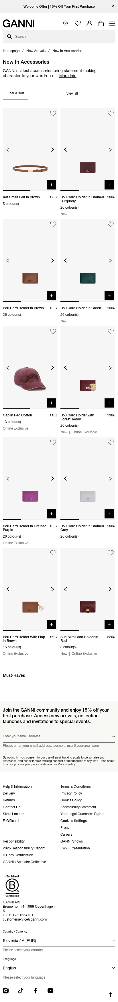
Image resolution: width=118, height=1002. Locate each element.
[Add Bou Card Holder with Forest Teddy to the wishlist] (110, 331)
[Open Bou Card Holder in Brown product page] (30, 260)
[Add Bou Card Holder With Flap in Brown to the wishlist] (53, 553)
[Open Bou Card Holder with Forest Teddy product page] (87, 367)
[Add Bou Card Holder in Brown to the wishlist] (53, 224)
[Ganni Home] (18, 23)
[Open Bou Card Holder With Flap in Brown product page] (30, 589)
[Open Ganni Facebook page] (35, 990)
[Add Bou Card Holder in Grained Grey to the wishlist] (110, 442)
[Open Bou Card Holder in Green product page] (87, 260)
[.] (59, 6)
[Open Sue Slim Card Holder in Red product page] (87, 589)
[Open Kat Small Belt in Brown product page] (30, 149)
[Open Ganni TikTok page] (20, 990)
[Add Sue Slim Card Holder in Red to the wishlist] (110, 553)
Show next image (53, 150)
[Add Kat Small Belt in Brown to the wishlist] (53, 113)
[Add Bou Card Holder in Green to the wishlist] (110, 224)
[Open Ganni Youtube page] (50, 990)
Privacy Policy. (67, 764)
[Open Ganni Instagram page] (5, 990)
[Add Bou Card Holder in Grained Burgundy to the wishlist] (110, 113)
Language (9, 959)
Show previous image (8, 150)
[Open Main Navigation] (112, 23)
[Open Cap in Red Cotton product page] (30, 367)
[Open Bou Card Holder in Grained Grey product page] (87, 478)
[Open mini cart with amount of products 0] (101, 23)
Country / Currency (15, 931)
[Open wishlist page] (77, 23)
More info (67, 75)
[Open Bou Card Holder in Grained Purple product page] (30, 478)
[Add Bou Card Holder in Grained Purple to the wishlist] (53, 442)
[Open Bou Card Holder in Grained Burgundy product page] (87, 149)
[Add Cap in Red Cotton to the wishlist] (53, 331)
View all (72, 93)
